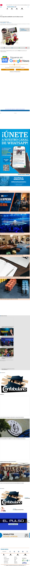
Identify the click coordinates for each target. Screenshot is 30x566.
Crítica (15, 557)
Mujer (15, 559)
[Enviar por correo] (26, 48)
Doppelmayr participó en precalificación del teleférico (8, 461)
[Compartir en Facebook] (4, 48)
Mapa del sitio (6, 558)
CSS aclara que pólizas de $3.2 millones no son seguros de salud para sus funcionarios (12, 438)
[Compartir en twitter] (12, 48)
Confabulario (2, 394)
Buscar (5, 557)
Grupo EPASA (6, 562)
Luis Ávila (1, 22)
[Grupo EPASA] (24, 563)
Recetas (15, 561)
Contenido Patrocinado (4, 191)
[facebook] (14, 551)
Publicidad (6, 561)
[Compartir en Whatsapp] (19, 48)
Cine (15, 560)
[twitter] (18, 551)
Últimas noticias (3, 315)
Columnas (2, 488)
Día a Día (15, 558)
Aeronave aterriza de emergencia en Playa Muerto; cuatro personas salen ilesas (12, 417)
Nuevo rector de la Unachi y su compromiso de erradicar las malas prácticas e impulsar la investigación (7, 358)
